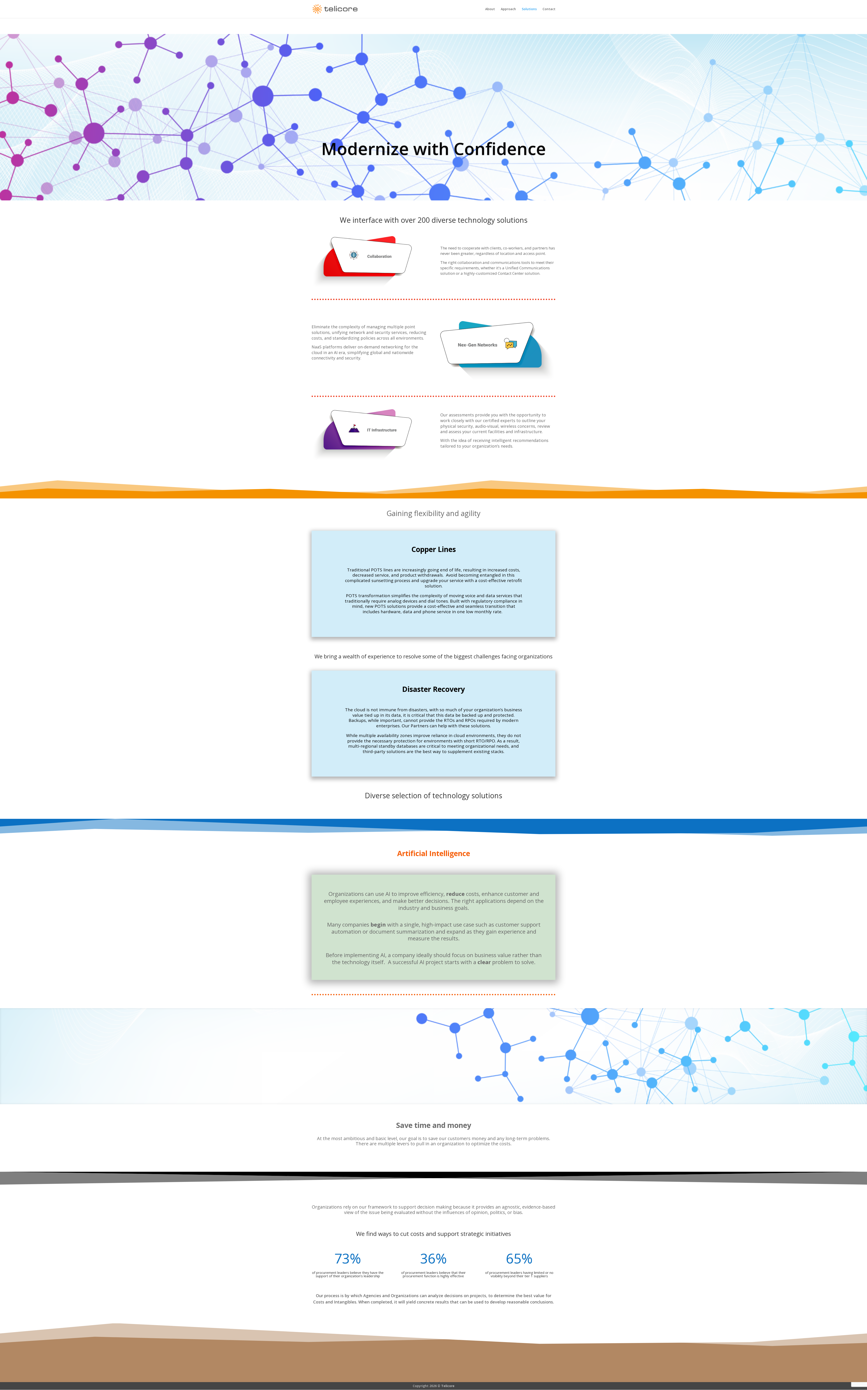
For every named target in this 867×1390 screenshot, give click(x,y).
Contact (549, 9)
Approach (508, 9)
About (490, 9)
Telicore (447, 1386)
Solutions (529, 9)
